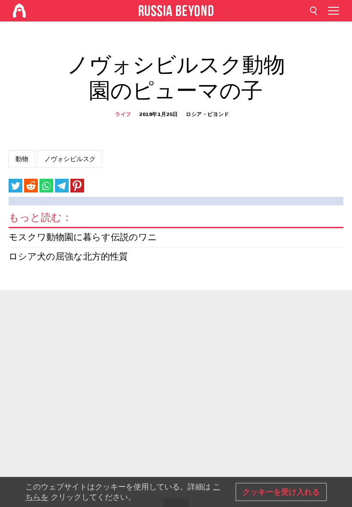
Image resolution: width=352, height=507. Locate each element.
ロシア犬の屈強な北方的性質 (68, 257)
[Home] (19, 10)
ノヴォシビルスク (70, 159)
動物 (21, 159)
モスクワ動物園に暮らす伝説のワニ (83, 237)
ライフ (123, 114)
